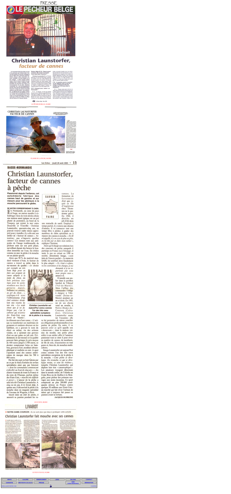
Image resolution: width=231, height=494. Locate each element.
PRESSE (41, 482)
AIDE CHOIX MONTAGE (73, 482)
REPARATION (89, 482)
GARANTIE (9, 482)
